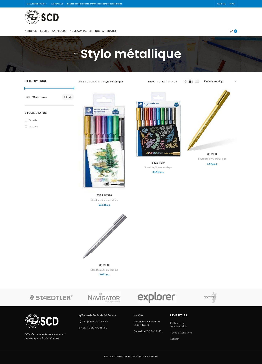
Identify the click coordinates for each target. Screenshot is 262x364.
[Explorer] (157, 297)
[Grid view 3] (190, 81)
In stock (33, 126)
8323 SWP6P (104, 195)
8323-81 (104, 265)
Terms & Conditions (181, 332)
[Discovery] (210, 297)
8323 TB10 (158, 163)
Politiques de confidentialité (178, 324)
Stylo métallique (109, 200)
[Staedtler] (51, 297)
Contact (174, 338)
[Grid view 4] (197, 81)
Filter (67, 96)
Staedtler (94, 81)
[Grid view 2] (185, 81)
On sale (33, 120)
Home (82, 81)
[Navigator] (104, 297)
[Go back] (76, 53)
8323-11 (212, 154)
